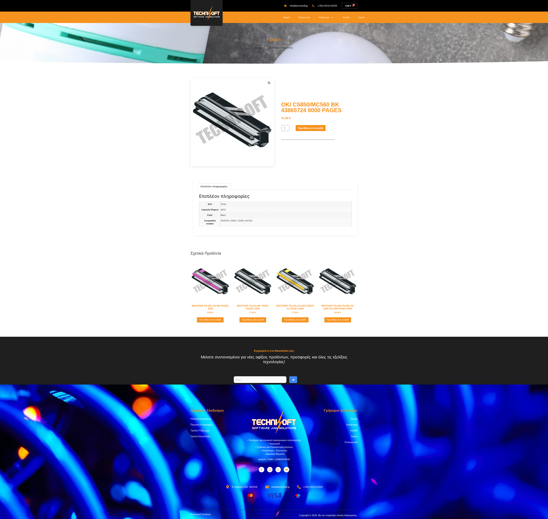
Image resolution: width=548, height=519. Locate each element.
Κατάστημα (324, 17)
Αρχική (286, 17)
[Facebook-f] (261, 469)
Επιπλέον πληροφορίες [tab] (214, 186)
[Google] (270, 469)
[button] (269, 83)
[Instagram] (278, 469)
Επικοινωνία (304, 17)
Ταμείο (361, 17)
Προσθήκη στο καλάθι (310, 128)
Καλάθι (346, 17)
